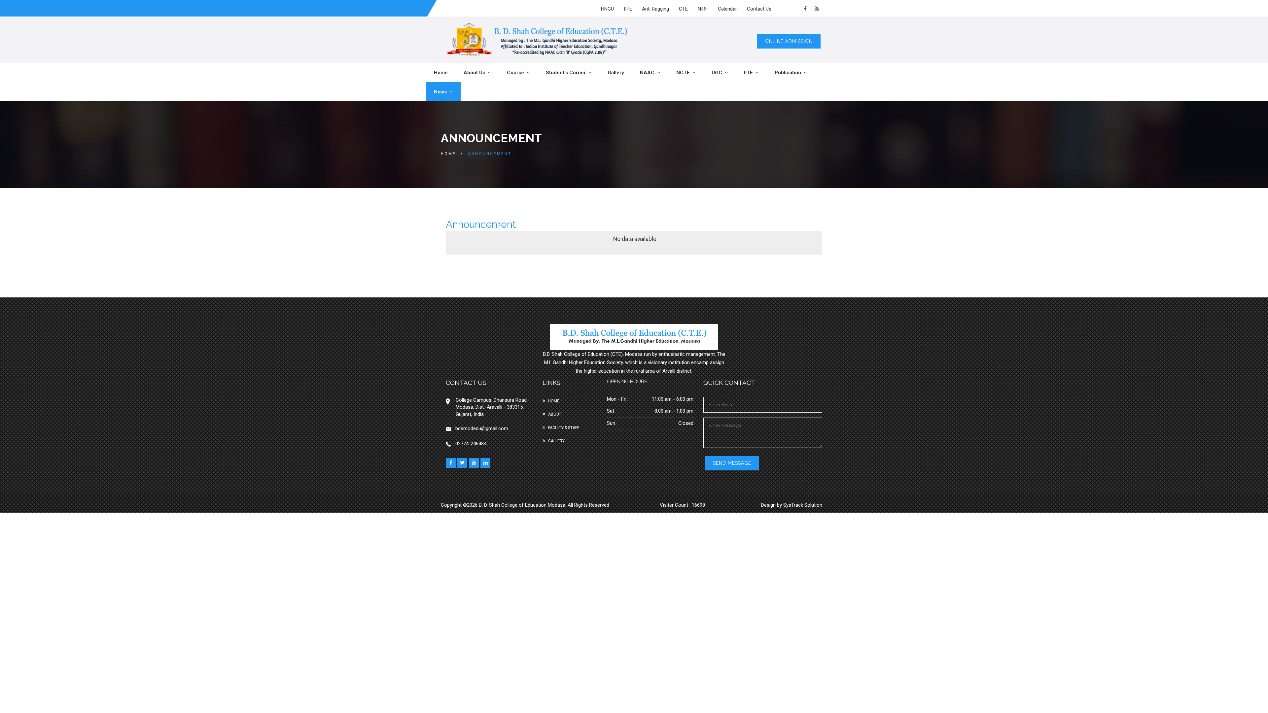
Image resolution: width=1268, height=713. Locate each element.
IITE (628, 9)
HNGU (607, 9)
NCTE (684, 73)
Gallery (616, 73)
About (554, 414)
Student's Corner (567, 73)
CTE (683, 9)
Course (517, 73)
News (441, 92)
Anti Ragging (655, 9)
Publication (789, 73)
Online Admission (789, 41)
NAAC (648, 73)
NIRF (703, 9)
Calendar (727, 9)
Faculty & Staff (563, 427)
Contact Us (759, 9)
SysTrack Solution (802, 505)
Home (441, 73)
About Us (476, 73)
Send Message (732, 463)
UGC (718, 73)
